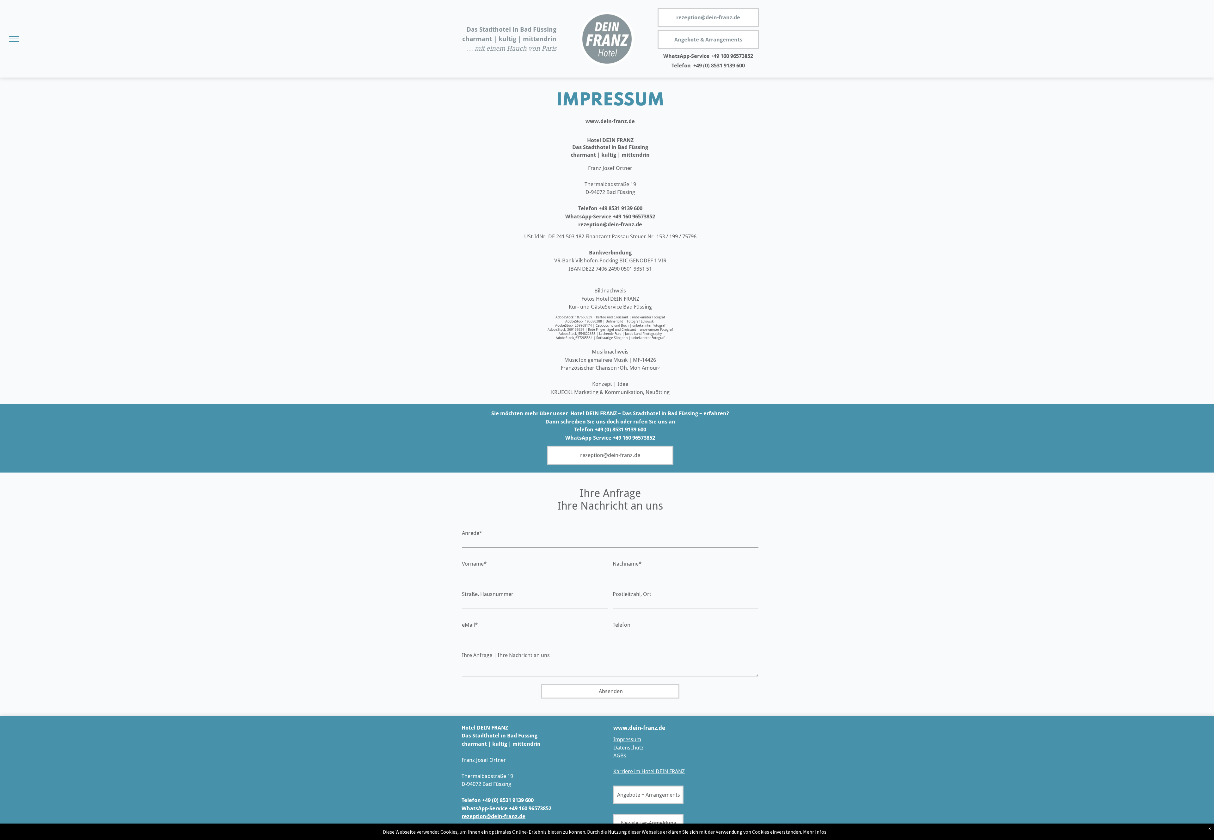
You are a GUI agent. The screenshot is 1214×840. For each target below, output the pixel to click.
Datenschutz (628, 747)
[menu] (14, 39)
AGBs (619, 755)
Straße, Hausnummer (487, 594)
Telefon (621, 625)
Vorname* (474, 564)
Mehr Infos (814, 832)
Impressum (627, 739)
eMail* (470, 625)
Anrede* (472, 533)
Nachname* (627, 564)
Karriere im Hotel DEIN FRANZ (649, 771)
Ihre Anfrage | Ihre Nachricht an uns (506, 655)
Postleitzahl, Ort (632, 594)
